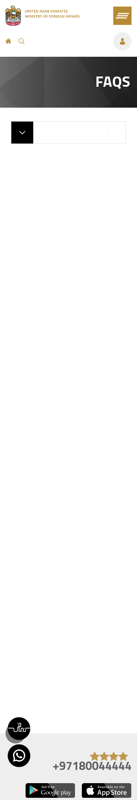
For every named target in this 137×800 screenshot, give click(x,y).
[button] (19, 728)
